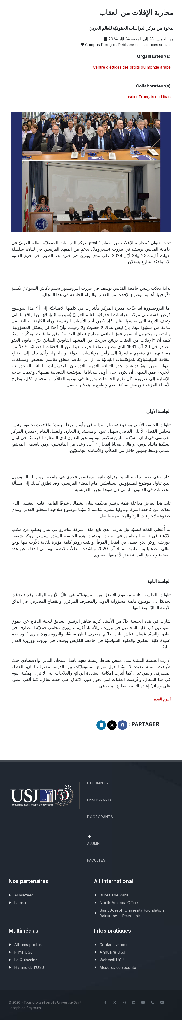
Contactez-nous (114, 944)
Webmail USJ (112, 959)
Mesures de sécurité (118, 967)
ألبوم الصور (161, 699)
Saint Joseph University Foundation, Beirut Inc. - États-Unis (132, 913)
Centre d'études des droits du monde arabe (132, 67)
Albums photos (28, 944)
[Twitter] (114, 1002)
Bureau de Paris (114, 895)
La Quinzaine (25, 959)
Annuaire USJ (112, 952)
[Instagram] (124, 1002)
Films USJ (23, 952)
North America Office (119, 902)
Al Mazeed (23, 895)
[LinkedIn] (133, 1002)
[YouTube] (143, 1002)
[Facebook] (105, 1002)
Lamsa (20, 902)
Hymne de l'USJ (29, 967)
